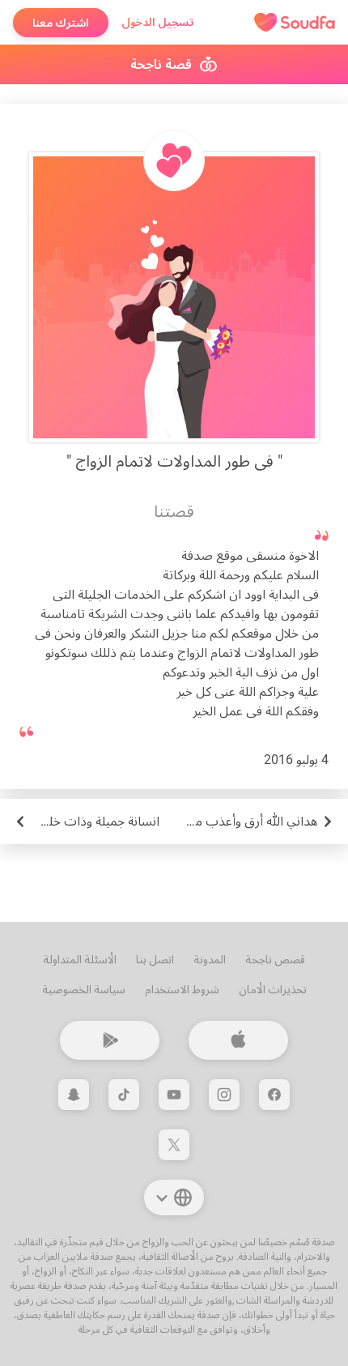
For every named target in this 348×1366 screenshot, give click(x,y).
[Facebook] (274, 1094)
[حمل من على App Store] (238, 1040)
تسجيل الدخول (157, 21)
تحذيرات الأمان (273, 989)
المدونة (209, 959)
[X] (174, 1144)
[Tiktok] (123, 1094)
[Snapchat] (73, 1094)
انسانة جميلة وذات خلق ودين (86, 821)
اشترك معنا (60, 22)
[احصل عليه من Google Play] (109, 1040)
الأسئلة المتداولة (80, 959)
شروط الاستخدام (182, 989)
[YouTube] (174, 1094)
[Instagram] (224, 1094)
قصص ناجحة (275, 959)
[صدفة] (294, 22)
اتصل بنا (155, 959)
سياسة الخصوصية (83, 989)
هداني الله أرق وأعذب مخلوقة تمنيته (248, 821)
